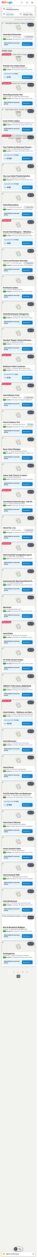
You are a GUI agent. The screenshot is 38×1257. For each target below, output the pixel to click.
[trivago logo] (7, 2)
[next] (27, 972)
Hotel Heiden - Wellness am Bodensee (18, 712)
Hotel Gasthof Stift (11, 875)
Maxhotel (7, 607)
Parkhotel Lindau (10, 288)
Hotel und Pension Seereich (15, 261)
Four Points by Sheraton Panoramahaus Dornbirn (18, 147)
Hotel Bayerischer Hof (13, 95)
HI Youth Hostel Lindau (13, 660)
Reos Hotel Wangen (12, 449)
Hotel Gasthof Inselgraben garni (17, 555)
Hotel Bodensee (10, 901)
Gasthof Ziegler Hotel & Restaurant (18, 340)
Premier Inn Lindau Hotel (14, 66)
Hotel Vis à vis (9, 528)
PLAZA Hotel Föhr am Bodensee (17, 793)
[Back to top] (18, 976)
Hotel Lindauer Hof (11, 422)
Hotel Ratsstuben (11, 205)
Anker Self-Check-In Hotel (15, 475)
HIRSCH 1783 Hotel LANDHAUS (17, 686)
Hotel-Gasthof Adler (12, 849)
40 (23, 972)
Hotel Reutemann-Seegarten (16, 314)
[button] (18, 8)
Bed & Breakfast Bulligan (14, 927)
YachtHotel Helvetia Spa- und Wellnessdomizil (18, 502)
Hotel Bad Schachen (12, 34)
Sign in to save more (12, 1254)
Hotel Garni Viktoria (12, 822)
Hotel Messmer (10, 741)
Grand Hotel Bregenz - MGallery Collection (18, 232)
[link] (21, 2)
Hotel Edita (8, 633)
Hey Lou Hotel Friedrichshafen (16, 176)
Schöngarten (9, 953)
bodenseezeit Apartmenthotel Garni (18, 581)
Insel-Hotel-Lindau (11, 121)
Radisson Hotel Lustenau (14, 366)
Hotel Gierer (8, 767)
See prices (26, 44)
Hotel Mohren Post (11, 395)
